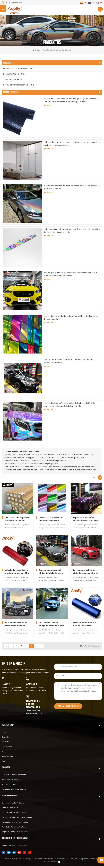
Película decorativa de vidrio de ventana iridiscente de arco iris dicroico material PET (71, 318)
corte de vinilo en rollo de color (14, 812)
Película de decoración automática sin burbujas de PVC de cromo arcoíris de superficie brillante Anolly (69, 405)
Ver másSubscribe (67, 706)
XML (3, 761)
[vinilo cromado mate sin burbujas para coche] (86, 603)
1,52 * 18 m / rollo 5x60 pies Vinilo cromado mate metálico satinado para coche (69, 361)
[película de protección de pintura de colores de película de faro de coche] (52, 498)
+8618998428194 (36, 688)
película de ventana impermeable (15, 822)
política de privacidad (90, 859)
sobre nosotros (7, 737)
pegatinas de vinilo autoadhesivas (15, 832)
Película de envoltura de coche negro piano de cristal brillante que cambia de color (17, 624)
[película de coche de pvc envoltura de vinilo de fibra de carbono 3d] (17, 550)
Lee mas (47, 105)
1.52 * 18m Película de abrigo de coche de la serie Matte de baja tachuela (51, 624)
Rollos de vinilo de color (14, 74)
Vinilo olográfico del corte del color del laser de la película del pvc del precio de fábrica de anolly (72, 231)
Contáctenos (7, 747)
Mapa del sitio (7, 756)
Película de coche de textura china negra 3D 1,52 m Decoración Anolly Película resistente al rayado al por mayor (71, 100)
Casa (37, 50)
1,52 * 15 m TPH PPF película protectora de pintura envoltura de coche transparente (17, 519)
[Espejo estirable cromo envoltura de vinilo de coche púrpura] (86, 498)
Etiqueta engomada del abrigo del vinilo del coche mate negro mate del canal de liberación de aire (51, 572)
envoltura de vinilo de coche (13, 803)
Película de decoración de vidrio (18, 85)
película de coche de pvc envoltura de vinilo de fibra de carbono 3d (17, 572)
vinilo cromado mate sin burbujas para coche (84, 624)
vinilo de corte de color (11, 808)
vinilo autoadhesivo (12, 79)
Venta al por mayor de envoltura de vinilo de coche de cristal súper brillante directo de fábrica (70, 274)
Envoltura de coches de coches (57, 50)
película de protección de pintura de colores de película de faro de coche (50, 519)
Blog (3, 751)
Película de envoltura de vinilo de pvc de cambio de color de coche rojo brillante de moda (86, 572)
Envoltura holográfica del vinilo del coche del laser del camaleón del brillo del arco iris (72, 187)
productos (6, 742)
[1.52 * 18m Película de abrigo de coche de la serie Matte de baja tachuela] (52, 603)
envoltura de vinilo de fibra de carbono (17, 817)
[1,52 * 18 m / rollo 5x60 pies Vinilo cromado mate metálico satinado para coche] (22, 377)
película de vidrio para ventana (14, 827)
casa (4, 732)
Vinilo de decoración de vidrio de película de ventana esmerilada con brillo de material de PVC (72, 144)
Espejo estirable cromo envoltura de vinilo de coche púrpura (86, 519)
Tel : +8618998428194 (13, 2)
